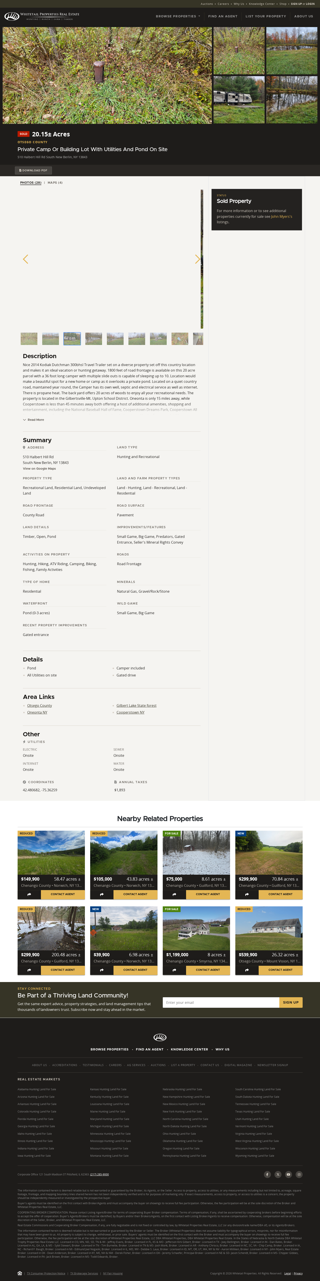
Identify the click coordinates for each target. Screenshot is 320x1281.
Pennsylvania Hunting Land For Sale (184, 1156)
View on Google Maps (39, 468)
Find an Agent (223, 16)
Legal (287, 1273)
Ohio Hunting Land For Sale (179, 1134)
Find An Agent (150, 1049)
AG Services (136, 1065)
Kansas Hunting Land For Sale (108, 1089)
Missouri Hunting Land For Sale (109, 1148)
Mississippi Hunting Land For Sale (110, 1141)
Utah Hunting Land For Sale (252, 1119)
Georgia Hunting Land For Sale (36, 1126)
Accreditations (64, 1065)
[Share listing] (29, 894)
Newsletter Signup (273, 1065)
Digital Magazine (238, 1065)
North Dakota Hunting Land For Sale (185, 1126)
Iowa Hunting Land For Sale (34, 1156)
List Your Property (266, 16)
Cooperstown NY (130, 712)
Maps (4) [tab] (55, 182)
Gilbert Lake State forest (137, 705)
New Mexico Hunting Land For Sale (184, 1104)
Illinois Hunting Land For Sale (35, 1141)
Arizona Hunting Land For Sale (36, 1097)
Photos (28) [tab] (31, 182)
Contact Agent (63, 894)
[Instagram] (299, 1174)
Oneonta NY (37, 712)
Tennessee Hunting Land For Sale (255, 1104)
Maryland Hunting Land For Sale (109, 1119)
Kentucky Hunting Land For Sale (109, 1097)
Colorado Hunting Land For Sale (37, 1111)
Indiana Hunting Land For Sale (36, 1148)
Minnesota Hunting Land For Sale (110, 1134)
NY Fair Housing (113, 1273)
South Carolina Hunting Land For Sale (258, 1089)
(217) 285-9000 (99, 1174)
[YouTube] (288, 1174)
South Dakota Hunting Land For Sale (257, 1097)
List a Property (183, 1065)
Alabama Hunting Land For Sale (37, 1089)
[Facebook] (267, 1174)
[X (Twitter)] (278, 1174)
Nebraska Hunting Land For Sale (182, 1089)
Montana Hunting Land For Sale (109, 1156)
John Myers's (281, 216)
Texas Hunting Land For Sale (252, 1111)
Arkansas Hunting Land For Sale (37, 1104)
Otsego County (39, 705)
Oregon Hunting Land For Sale (181, 1148)
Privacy (298, 1273)
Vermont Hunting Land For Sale (254, 1126)
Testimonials (93, 1065)
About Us (303, 16)
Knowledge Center (262, 4)
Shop (283, 4)
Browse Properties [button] (176, 16)
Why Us (239, 4)
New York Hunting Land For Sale (182, 1111)
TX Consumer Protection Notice (46, 1273)
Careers (223, 4)
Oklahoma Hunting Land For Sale (183, 1141)
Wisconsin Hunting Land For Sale (255, 1148)
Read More (35, 420)
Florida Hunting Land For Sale (35, 1119)
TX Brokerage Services (84, 1273)
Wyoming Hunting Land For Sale (254, 1156)
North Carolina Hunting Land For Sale (185, 1119)
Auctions (207, 4)
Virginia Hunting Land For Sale (253, 1134)
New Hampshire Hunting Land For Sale (186, 1097)
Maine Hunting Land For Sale (107, 1111)
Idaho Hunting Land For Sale (35, 1134)
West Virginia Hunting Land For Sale (257, 1141)
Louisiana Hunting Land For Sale (109, 1104)
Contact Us (210, 1065)
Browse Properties (110, 1049)
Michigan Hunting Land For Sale (109, 1126)
